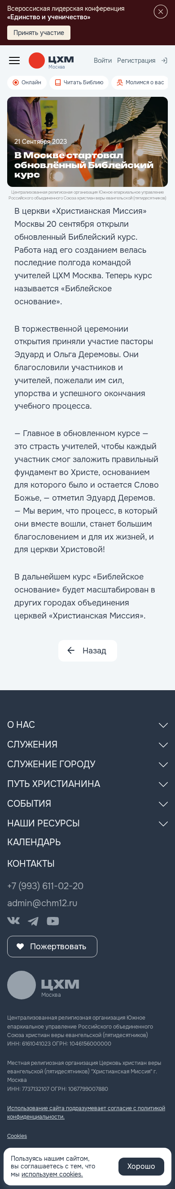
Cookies (17, 1136)
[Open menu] (14, 60)
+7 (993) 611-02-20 (45, 886)
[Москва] (61, 60)
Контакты (31, 863)
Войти (103, 60)
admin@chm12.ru (42, 903)
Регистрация (136, 60)
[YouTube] (53, 921)
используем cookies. (52, 1174)
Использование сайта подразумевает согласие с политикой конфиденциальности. (86, 1112)
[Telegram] (33, 921)
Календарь (34, 842)
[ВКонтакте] (13, 921)
